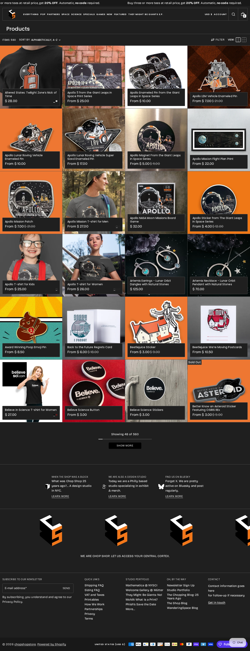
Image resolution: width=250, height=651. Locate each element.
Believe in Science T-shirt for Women (31, 410)
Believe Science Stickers (146, 410)
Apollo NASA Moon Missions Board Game (153, 219)
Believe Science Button (83, 410)
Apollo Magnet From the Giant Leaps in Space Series (155, 157)
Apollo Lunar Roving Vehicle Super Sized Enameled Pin (90, 157)
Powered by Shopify (51, 644)
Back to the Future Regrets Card (89, 347)
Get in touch (216, 602)
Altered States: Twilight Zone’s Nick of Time (31, 94)
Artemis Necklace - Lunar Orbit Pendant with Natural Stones (213, 282)
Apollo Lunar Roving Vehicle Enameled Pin (24, 157)
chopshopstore (25, 644)
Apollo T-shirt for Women (85, 284)
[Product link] (31, 77)
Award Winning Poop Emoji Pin (25, 347)
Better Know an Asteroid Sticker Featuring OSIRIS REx (214, 408)
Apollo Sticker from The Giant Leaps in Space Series (217, 219)
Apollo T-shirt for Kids (20, 284)
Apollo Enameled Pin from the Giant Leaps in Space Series (155, 94)
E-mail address (15, 588)
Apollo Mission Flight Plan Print (212, 159)
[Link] (125, 3)
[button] (233, 14)
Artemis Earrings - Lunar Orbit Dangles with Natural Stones (150, 282)
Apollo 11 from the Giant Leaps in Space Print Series (89, 94)
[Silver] (56, 101)
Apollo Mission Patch (19, 221)
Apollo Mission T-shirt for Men (87, 221)
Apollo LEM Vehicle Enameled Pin (214, 96)
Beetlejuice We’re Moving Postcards (217, 347)
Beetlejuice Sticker (143, 347)
